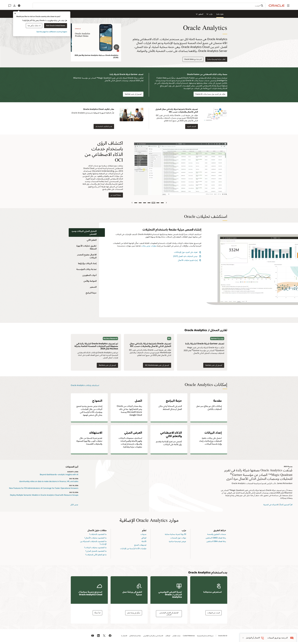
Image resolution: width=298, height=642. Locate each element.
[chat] (292, 637)
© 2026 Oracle (222, 636)
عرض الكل (74, 504)
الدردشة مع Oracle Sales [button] (193, 59)
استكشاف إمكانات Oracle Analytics (85, 385)
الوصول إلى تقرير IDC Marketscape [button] (157, 365)
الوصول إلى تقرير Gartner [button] (214, 365)
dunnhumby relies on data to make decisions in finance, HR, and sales (48, 481)
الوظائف (167, 636)
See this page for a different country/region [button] (51, 32)
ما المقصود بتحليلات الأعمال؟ (95, 537)
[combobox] (149, 5)
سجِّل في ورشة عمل (133, 613)
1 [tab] (162, 202)
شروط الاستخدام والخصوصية (205, 636)
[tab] (87, 232)
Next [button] (132, 203)
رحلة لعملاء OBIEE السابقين (216, 537)
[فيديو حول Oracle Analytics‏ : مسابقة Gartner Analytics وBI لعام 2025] (96, 37)
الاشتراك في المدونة (270, 504)
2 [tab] (157, 202)
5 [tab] (144, 202)
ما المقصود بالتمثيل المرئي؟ (96, 551)
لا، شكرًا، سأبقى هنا (34, 25)
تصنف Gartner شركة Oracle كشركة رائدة (126, 74)
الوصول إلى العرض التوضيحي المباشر (168, 613)
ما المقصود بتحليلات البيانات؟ (95, 547)
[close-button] (243, 637)
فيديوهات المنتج (140, 545)
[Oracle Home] (276, 5)
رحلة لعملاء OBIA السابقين (216, 541)
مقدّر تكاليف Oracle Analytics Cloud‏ (98, 109)
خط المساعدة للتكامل (135, 636)
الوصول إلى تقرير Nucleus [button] (108, 365)
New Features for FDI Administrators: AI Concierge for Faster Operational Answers (43, 488)
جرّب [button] (211, 14)
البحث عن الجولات (213, 613)
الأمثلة (144, 541)
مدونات (143, 534)
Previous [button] (166, 203)
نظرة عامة (220, 14)
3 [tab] (153, 202)
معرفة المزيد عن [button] (116, 195)
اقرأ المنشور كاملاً (286, 504)
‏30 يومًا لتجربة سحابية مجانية (175, 534)
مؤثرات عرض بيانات (148, 246)
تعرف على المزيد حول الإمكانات (186, 252)
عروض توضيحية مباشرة (177, 541)
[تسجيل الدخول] (14, 5)
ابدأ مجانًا (97, 613)
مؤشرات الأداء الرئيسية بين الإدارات (133, 548)
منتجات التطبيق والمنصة (216, 534)
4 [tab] (149, 202)
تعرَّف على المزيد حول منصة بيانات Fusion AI (210, 94)
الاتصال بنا (124, 636)
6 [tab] (140, 202)
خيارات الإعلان (177, 636)
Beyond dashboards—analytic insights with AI (59, 474)
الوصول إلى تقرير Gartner (133, 94)
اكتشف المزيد (191, 126)
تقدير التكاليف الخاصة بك (103, 126)
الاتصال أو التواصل (253, 638)
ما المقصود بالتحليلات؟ (98, 534)
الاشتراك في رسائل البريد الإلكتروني (153, 636)
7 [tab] (135, 202)
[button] (288, 5)
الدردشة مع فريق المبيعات (277, 638)
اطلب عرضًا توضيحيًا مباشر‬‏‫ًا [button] (216, 59)
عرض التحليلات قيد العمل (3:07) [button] (185, 256)
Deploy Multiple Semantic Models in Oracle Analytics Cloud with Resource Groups (44, 495)
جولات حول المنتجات (178, 537)
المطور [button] (200, 14)
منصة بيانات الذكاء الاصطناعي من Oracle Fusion (207, 74)
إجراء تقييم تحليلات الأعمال (188, 260)
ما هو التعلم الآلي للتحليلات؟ (96, 554)
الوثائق (143, 537)
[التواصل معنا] (9, 5)
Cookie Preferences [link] (189, 636)
